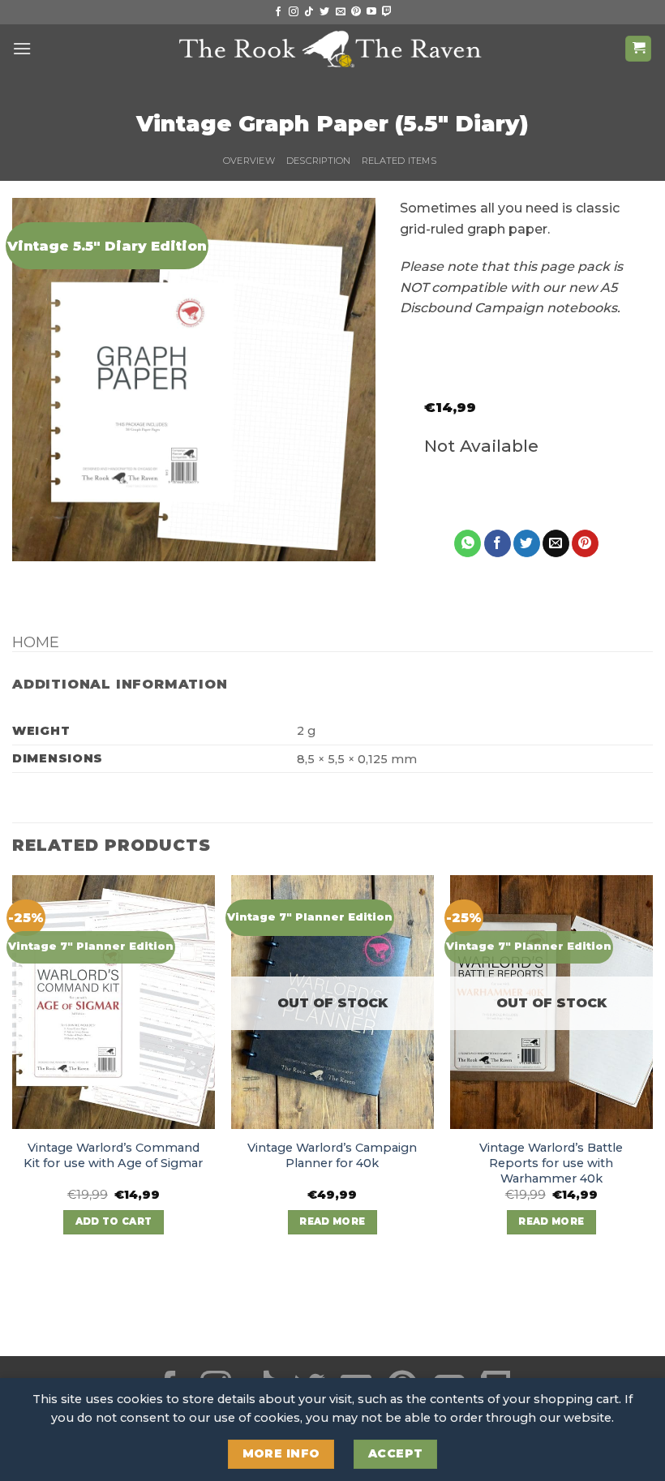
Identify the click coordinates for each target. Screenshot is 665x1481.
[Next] (652, 1069)
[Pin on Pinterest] (585, 543)
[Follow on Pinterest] (356, 12)
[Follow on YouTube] (371, 12)
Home (35, 642)
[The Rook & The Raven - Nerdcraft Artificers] (332, 48)
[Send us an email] (340, 12)
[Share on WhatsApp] (467, 543)
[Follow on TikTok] (309, 12)
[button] (22, 48)
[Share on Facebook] (497, 543)
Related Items (399, 160)
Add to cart (113, 1221)
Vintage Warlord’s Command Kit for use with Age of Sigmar (113, 1155)
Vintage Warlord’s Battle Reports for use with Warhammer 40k (551, 1162)
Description (318, 160)
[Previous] (13, 1069)
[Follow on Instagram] (293, 12)
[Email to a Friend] (556, 543)
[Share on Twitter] (526, 543)
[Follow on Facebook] (278, 12)
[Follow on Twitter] (324, 12)
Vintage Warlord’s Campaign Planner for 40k (332, 1155)
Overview (249, 160)
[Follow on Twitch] (387, 12)
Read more (332, 1221)
